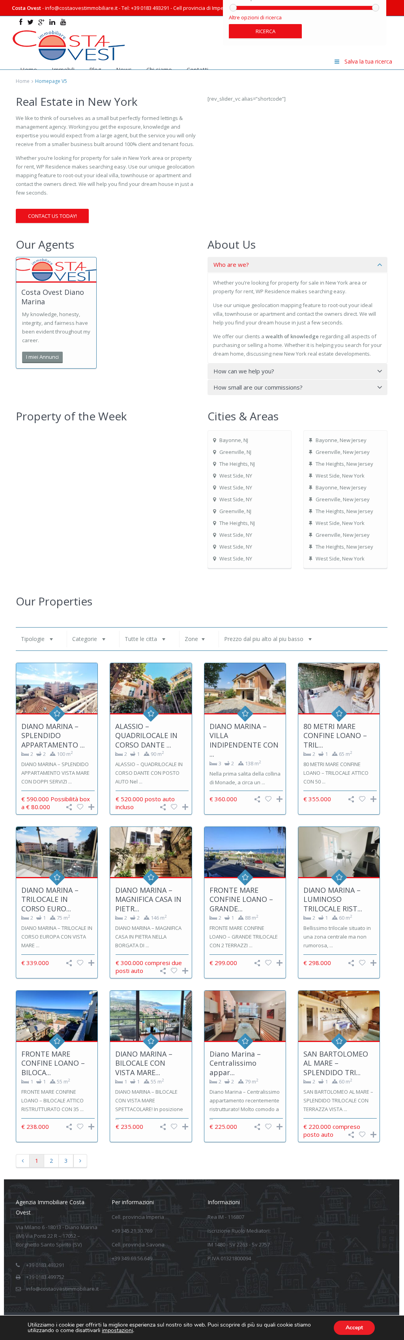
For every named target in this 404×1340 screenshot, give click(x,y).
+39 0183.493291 (45, 1265)
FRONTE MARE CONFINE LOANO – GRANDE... (241, 899)
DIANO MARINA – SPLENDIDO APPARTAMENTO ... (53, 736)
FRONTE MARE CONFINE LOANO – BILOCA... (53, 1063)
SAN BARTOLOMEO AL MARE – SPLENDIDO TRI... (335, 1063)
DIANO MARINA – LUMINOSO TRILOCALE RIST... (332, 899)
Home (28, 69)
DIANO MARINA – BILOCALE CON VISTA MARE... (143, 1063)
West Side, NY (235, 475)
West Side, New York (340, 475)
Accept (354, 1327)
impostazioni (117, 1330)
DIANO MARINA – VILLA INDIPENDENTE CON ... (244, 740)
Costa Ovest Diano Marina (52, 296)
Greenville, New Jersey (343, 451)
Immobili (63, 69)
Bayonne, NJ (233, 440)
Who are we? (231, 264)
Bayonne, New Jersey (341, 440)
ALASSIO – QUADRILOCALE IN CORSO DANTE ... (146, 736)
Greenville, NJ (235, 451)
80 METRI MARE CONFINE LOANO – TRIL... (335, 736)
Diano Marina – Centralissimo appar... (235, 1063)
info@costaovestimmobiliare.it (62, 1288)
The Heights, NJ (237, 463)
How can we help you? (243, 371)
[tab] (297, 265)
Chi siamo (159, 69)
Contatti (197, 69)
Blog (95, 69)
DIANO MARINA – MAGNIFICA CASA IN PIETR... (148, 899)
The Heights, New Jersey (344, 463)
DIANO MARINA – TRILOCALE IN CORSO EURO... (50, 899)
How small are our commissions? (258, 387)
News (124, 69)
